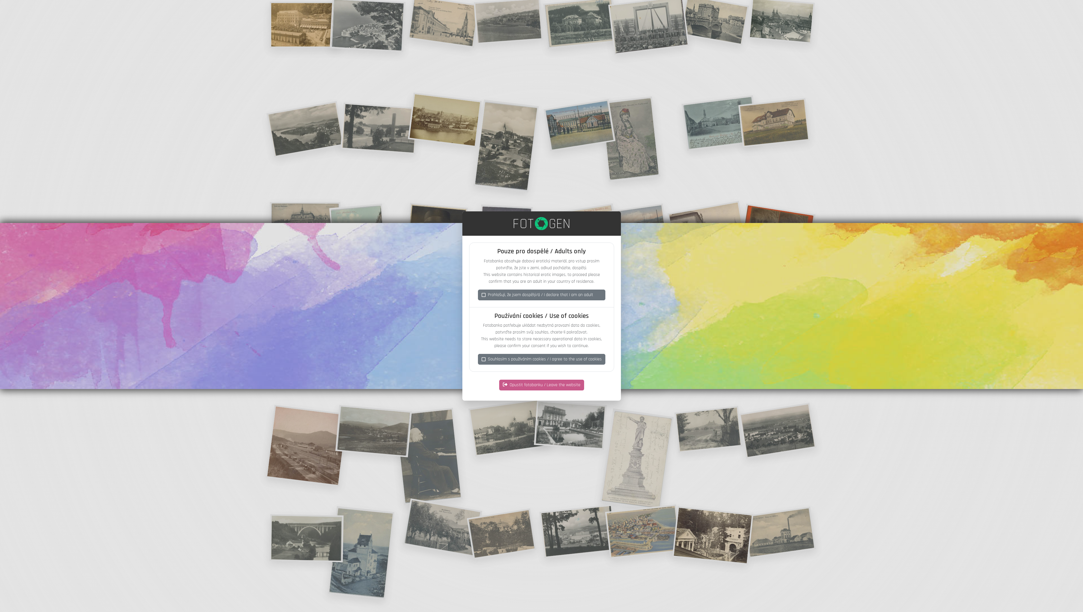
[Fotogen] (541, 223)
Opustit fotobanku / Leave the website (545, 385)
